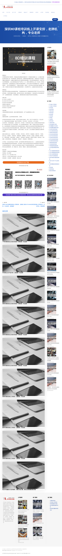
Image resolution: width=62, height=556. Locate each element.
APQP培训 (51, 109)
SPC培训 (51, 107)
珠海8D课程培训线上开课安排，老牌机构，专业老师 (13, 396)
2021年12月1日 (50, 304)
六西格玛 (20, 12)
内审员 (36, 12)
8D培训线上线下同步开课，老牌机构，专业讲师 (12, 272)
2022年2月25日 (50, 346)
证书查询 (4, 553)
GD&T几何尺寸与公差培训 (54, 161)
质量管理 (31, 12)
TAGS (29, 553)
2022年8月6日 (50, 390)
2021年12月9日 (50, 247)
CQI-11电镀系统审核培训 (54, 150)
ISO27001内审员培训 (53, 135)
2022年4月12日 (50, 318)
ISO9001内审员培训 (53, 129)
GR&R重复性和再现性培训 (54, 165)
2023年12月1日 (17, 36)
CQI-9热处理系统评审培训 (54, 148)
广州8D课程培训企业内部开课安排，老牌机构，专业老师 (14, 241)
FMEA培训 (51, 110)
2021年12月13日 (50, 205)
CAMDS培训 (51, 122)
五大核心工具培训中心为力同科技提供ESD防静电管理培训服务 (23, 539)
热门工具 (14, 12)
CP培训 (50, 117)
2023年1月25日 (36, 539)
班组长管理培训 (52, 170)
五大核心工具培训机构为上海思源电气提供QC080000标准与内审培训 (53, 77)
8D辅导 (39, 36)
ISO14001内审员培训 (53, 134)
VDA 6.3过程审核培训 (53, 154)
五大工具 (8, 12)
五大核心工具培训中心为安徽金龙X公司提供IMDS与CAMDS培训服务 (23, 511)
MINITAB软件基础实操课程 (54, 158)
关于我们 (5, 15)
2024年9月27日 (50, 96)
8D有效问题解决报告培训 (54, 509)
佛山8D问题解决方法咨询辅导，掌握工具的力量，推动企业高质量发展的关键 (19, 489)
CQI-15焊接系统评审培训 (54, 152)
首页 (3, 12)
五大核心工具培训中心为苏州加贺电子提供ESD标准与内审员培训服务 (53, 93)
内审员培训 (51, 169)
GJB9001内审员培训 (53, 132)
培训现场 (47, 12)
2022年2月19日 (50, 376)
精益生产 (25, 12)
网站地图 (25, 553)
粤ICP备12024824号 (6, 550)
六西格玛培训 (52, 500)
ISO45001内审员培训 (53, 137)
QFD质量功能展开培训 (53, 127)
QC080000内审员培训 (53, 140)
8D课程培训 (34, 36)
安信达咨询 (8, 553)
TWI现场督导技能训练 (53, 145)
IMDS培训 (51, 120)
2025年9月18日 (50, 64)
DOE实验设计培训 (53, 124)
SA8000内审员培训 (53, 142)
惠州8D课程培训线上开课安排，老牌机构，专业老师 (13, 427)
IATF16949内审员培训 (53, 139)
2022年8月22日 (50, 275)
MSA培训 (51, 114)
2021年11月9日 (50, 290)
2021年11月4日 (50, 191)
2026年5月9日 (50, 80)
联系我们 (55, 19)
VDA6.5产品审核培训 (53, 155)
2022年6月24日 (21, 513)
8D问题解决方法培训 (53, 125)
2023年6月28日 (21, 527)
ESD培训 (51, 167)
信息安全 (13, 553)
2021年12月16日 (50, 261)
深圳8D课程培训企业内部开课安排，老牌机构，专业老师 (14, 303)
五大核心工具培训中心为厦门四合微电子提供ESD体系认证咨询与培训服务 (53, 61)
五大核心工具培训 (52, 104)
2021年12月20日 (50, 219)
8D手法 (29, 36)
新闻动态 (53, 12)
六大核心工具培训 (52, 106)
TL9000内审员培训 (53, 144)
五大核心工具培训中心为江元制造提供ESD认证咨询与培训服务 (53, 359)
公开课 (41, 12)
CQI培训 (51, 119)
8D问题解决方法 (44, 36)
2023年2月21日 (36, 512)
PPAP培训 (51, 112)
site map (21, 553)
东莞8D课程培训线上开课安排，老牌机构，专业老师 (13, 458)
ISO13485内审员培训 (53, 130)
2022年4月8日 (35, 526)
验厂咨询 (17, 553)
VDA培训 (51, 115)
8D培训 (24, 36)
